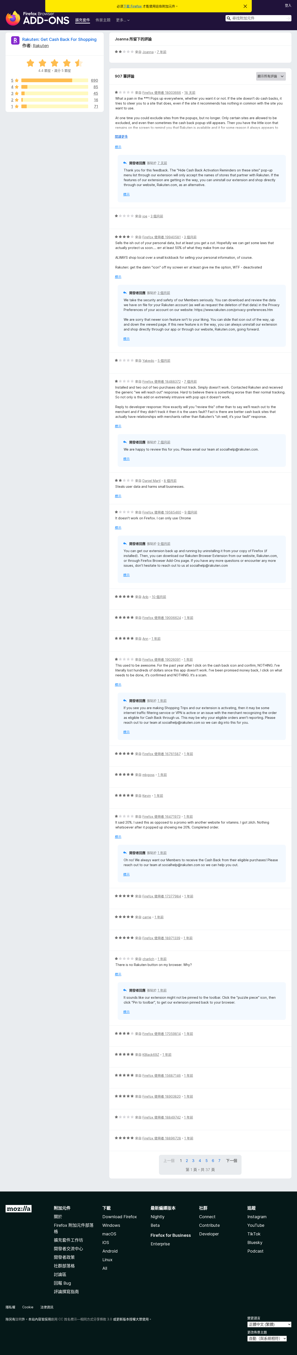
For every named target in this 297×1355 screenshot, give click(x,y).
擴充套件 (82, 20)
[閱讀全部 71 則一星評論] (54, 106)
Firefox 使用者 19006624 (161, 618)
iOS (105, 1242)
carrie (146, 917)
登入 (288, 5)
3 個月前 (157, 216)
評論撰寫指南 (66, 1291)
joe (144, 216)
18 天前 (189, 93)
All (104, 1268)
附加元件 (62, 1208)
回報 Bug (62, 1283)
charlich (148, 959)
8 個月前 (170, 481)
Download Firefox (119, 1216)
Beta (155, 1225)
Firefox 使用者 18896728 (161, 1138)
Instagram (257, 1216)
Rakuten (41, 45)
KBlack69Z (150, 1055)
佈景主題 (103, 20)
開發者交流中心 (68, 1248)
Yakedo (148, 361)
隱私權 (10, 1307)
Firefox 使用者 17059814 (161, 1034)
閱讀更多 (121, 136)
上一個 (168, 1160)
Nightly (158, 1216)
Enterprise (160, 1243)
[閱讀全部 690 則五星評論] (54, 80)
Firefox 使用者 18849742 (161, 1117)
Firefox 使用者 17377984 (161, 896)
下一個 (231, 1160)
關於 (58, 1216)
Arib (145, 597)
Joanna (148, 52)
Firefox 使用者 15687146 (161, 1075)
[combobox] (258, 18)
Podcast (255, 1251)
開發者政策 (64, 1257)
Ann (145, 639)
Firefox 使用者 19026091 (161, 659)
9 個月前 (190, 512)
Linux (107, 1259)
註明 (18, 1319)
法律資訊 (46, 1307)
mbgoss (148, 775)
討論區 (60, 1274)
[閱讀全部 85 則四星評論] (54, 87)
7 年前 (161, 52)
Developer (209, 1233)
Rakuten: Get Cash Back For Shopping (59, 39)
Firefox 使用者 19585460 (161, 512)
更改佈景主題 (257, 1332)
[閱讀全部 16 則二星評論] (54, 100)
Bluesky (254, 1242)
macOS (109, 1233)
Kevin (146, 796)
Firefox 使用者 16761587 (161, 754)
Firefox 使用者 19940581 (161, 237)
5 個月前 (164, 361)
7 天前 (162, 163)
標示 (118, 147)
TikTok (254, 1233)
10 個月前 (159, 597)
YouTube (255, 1225)
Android (110, 1251)
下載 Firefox (132, 6)
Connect (207, 1216)
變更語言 (253, 1318)
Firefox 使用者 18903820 (161, 1096)
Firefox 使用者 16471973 (161, 816)
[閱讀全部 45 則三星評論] (54, 93)
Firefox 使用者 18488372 (161, 381)
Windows (111, 1225)
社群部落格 (64, 1265)
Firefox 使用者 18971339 (161, 938)
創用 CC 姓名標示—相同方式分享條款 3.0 (81, 1319)
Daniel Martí (151, 481)
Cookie (27, 1307)
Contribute (209, 1225)
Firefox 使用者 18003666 (161, 93)
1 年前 (188, 618)
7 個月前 (190, 381)
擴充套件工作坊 (68, 1240)
